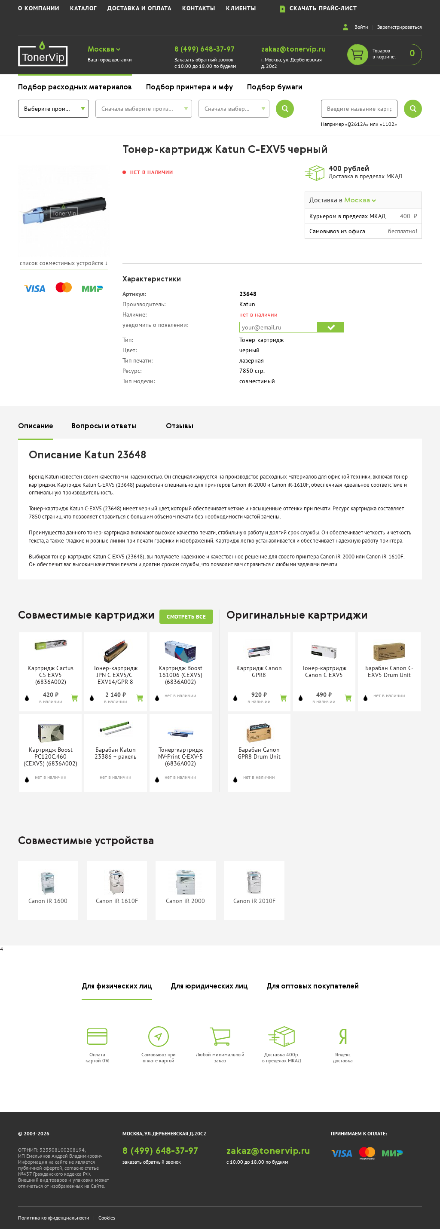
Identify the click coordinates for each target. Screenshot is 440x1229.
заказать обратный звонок (151, 1162)
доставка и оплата (139, 8)
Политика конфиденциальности (53, 1217)
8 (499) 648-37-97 (204, 49)
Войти (361, 27)
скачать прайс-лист (321, 8)
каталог (83, 8)
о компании (38, 8)
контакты (198, 8)
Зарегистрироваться (399, 27)
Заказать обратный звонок (203, 59)
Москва (102, 49)
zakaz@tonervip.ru (293, 49)
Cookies (106, 1217)
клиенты (241, 8)
